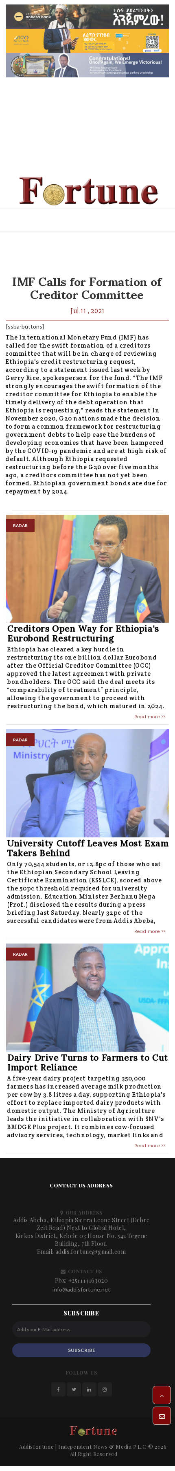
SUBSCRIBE (81, 1350)
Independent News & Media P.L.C (102, 1446)
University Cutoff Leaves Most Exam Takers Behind (87, 848)
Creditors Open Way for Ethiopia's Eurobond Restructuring (83, 633)
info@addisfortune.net (81, 1289)
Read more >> (150, 716)
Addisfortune (36, 1446)
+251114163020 (88, 1280)
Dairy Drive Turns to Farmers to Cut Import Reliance (87, 1062)
